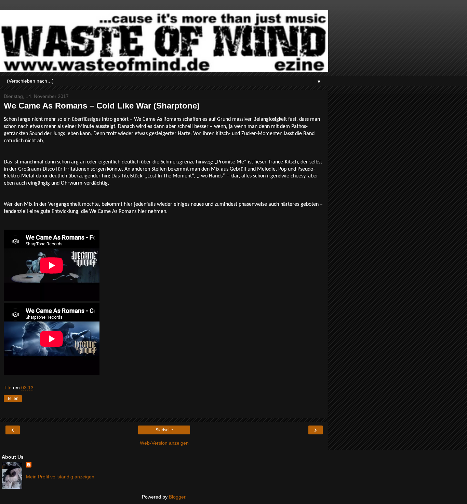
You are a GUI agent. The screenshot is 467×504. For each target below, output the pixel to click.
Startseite (164, 430)
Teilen (12, 398)
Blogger (177, 497)
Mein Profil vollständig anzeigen (60, 476)
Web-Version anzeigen (164, 443)
